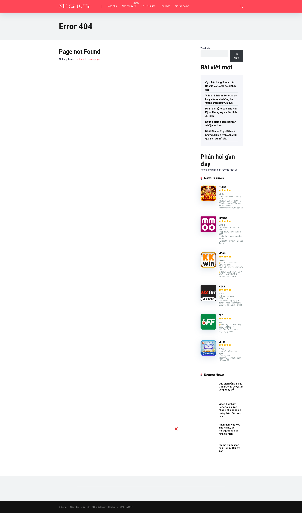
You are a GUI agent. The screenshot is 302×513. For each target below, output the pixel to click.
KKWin (222, 253)
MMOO (223, 217)
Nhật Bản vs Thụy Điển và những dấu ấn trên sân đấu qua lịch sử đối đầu (221, 135)
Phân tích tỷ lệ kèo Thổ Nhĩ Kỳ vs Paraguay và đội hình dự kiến (221, 112)
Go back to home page (88, 59)
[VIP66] (208, 355)
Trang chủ (111, 6)
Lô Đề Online (148, 6)
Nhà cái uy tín (129, 6)
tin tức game (182, 6)
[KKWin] (208, 266)
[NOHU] (208, 200)
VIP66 (222, 341)
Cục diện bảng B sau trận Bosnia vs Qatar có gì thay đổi (220, 86)
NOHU (222, 187)
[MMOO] (208, 231)
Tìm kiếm (205, 48)
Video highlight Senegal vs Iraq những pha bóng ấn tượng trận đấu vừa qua (221, 99)
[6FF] (208, 328)
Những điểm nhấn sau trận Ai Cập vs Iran (220, 123)
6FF (221, 315)
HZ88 (222, 286)
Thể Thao (165, 6)
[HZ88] (208, 299)
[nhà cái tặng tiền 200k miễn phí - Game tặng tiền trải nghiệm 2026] (74, 5)
